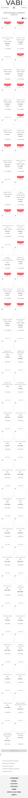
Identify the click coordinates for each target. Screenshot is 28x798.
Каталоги (14, 783)
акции (14, 789)
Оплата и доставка (14, 792)
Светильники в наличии (7, 766)
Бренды (14, 781)
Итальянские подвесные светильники (10, 768)
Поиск (23, 7)
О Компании (14, 778)
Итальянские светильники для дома (10, 760)
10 (22, 754)
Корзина (6, 7)
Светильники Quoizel (7, 771)
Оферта (14, 794)
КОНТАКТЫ (14, 786)
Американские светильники (8, 763)
